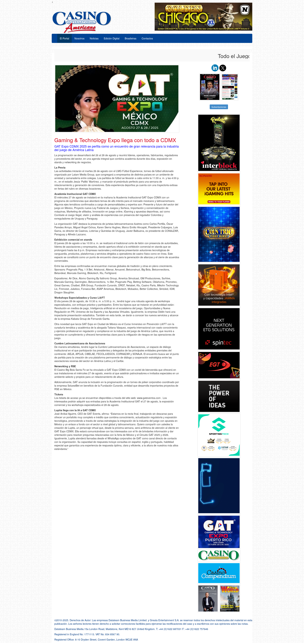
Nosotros (79, 38)
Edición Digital (111, 38)
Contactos (147, 38)
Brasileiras (130, 38)
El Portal (64, 38)
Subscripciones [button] (218, 106)
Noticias (94, 38)
